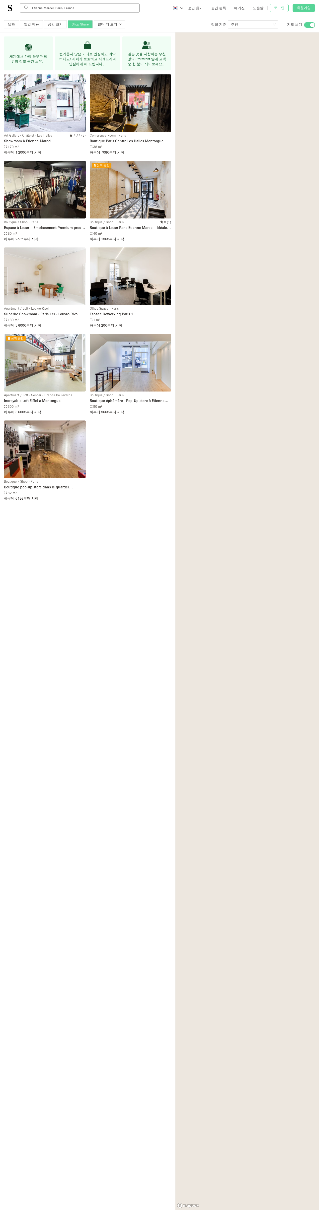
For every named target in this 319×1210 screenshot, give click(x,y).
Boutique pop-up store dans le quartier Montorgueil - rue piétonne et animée (36, 487)
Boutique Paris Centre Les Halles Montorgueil (127, 141)
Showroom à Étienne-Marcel (27, 141)
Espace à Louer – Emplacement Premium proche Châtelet (44, 227)
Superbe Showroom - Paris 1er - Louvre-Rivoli (42, 314)
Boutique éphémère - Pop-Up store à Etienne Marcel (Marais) (127, 400)
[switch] (309, 25)
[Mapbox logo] (188, 1206)
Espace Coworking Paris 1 (111, 314)
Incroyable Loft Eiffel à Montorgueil (33, 400)
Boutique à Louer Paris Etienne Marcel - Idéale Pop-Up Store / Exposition (128, 227)
